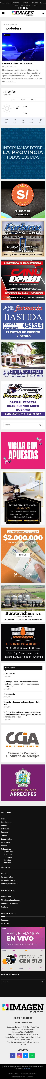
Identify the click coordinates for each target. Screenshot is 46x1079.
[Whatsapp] (32, 1055)
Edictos (4, 846)
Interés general (7, 822)
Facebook (5, 920)
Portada (4, 819)
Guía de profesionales (25, 4)
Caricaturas (8, 852)
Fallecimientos (5, 3)
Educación (8, 857)
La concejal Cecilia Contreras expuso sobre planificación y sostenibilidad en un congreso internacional (21, 684)
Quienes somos (35, 4)
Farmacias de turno (15, 4)
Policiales (7, 35)
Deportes (4, 832)
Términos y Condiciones (10, 900)
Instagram (5, 923)
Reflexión (7, 860)
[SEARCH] (39, 424)
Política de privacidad (9, 904)
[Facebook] (12, 1055)
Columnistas (6, 849)
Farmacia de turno (8, 880)
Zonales (4, 836)
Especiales (5, 842)
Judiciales (8, 855)
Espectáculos (6, 839)
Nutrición (7, 863)
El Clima (4, 874)
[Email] (25, 1055)
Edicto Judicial (9, 674)
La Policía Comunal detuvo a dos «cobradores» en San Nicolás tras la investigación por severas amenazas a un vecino (22, 714)
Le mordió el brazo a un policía (17, 63)
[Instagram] (19, 1055)
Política (4, 825)
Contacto (43, 3)
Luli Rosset (26, 1069)
